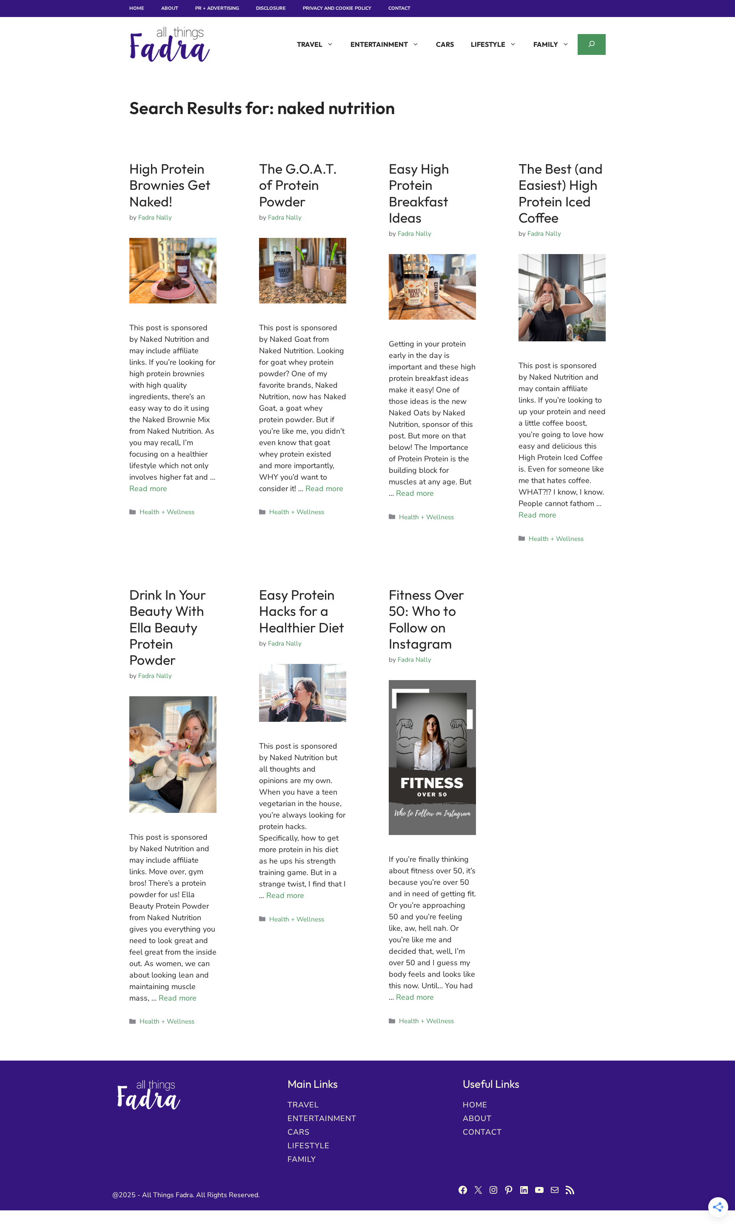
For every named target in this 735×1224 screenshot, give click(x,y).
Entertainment (379, 44)
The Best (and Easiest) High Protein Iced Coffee (560, 193)
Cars (445, 44)
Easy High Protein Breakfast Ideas (419, 193)
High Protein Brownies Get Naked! (170, 185)
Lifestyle (488, 44)
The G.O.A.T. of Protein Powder (298, 185)
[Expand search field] (592, 44)
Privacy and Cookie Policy (337, 8)
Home (136, 8)
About (169, 8)
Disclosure (271, 8)
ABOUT (477, 1118)
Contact (399, 8)
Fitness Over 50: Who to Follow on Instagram (426, 619)
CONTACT (482, 1132)
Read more (148, 488)
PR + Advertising (217, 8)
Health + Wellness (167, 512)
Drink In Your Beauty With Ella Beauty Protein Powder (167, 627)
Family (545, 44)
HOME (475, 1105)
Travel (309, 44)
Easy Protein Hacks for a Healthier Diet (301, 611)
